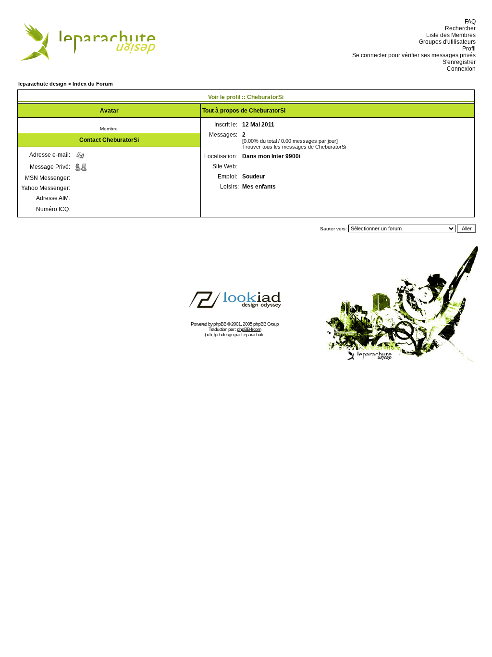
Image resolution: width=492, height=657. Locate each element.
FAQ (469, 21)
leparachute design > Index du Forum (65, 84)
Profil (467, 48)
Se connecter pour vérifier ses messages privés (412, 55)
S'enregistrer (458, 62)
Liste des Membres (449, 35)
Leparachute (252, 334)
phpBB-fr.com (249, 329)
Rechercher (459, 28)
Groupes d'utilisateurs (446, 41)
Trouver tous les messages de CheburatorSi (294, 147)
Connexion (460, 68)
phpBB (219, 324)
